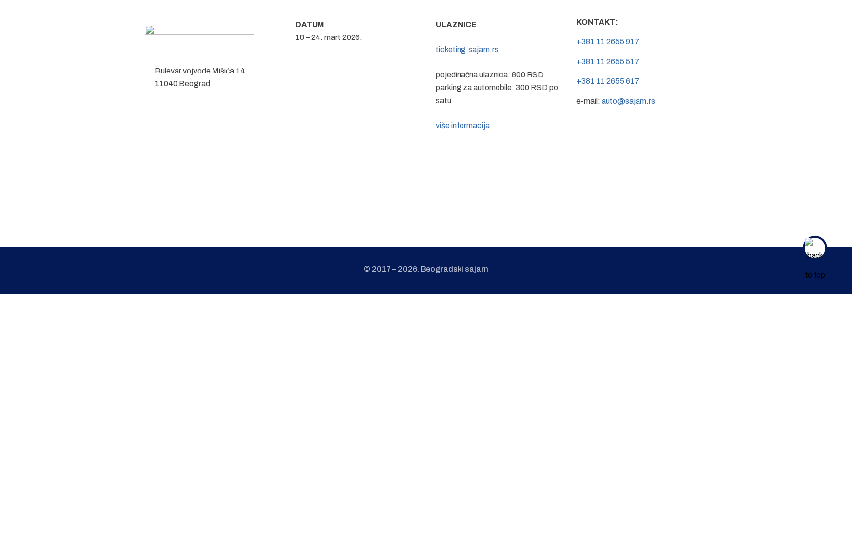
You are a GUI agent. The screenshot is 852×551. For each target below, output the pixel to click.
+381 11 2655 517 (607, 61)
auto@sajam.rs (628, 101)
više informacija (463, 125)
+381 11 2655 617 (607, 81)
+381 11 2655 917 (607, 41)
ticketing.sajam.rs (467, 49)
